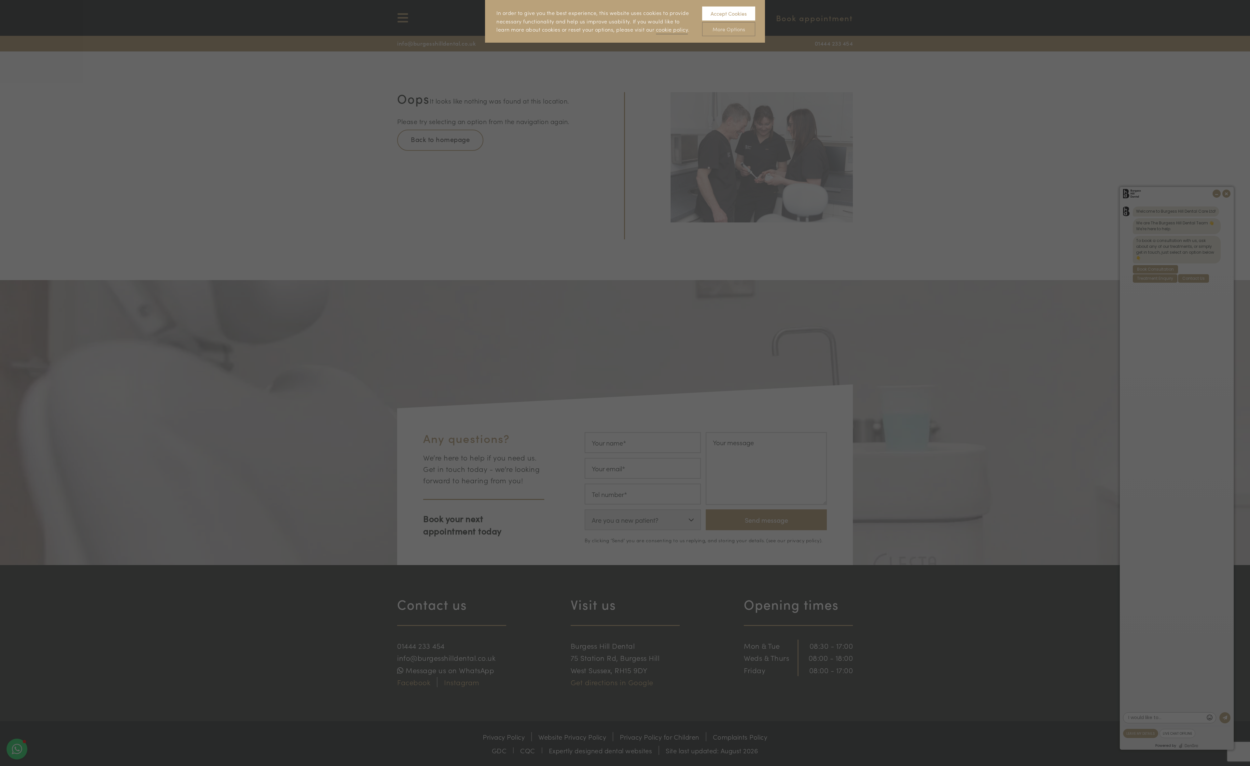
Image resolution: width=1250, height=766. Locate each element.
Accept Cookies (729, 13)
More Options (729, 29)
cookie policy (672, 29)
